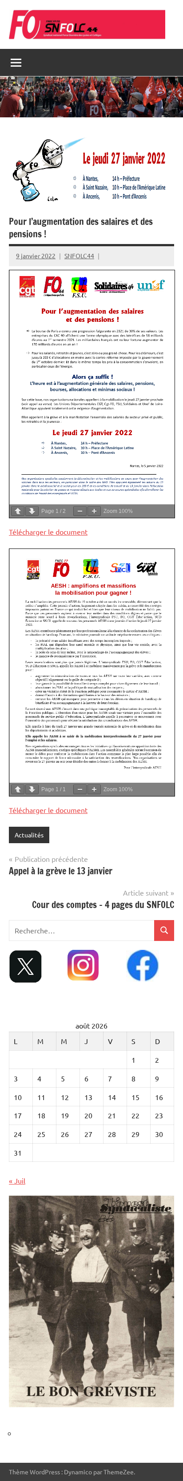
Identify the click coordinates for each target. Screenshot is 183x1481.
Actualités (29, 835)
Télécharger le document (48, 531)
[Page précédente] (17, 511)
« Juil (17, 1180)
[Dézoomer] (80, 511)
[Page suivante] (32, 511)
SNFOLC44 (79, 256)
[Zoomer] (94, 511)
